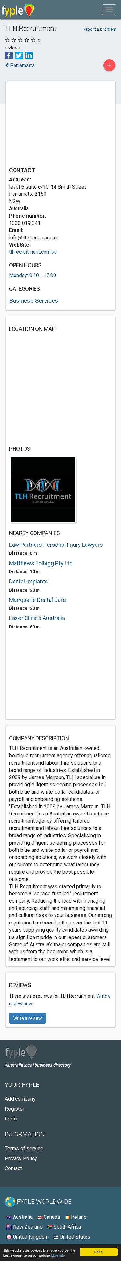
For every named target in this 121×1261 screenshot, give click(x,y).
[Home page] (18, 10)
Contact (13, 1168)
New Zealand (27, 1227)
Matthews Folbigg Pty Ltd (41, 563)
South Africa (66, 1227)
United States (74, 1237)
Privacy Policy (21, 1159)
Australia (22, 1217)
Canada (51, 1217)
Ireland (78, 1217)
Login (11, 1119)
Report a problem (99, 28)
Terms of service (24, 1148)
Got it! (98, 1251)
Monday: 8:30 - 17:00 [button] (32, 275)
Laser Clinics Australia (37, 618)
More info (58, 1255)
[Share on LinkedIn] (29, 55)
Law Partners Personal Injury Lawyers (56, 545)
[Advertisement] (57, 124)
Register (14, 1109)
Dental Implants (28, 581)
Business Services (33, 300)
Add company (20, 1099)
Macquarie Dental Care (37, 600)
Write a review (27, 1018)
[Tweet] (19, 55)
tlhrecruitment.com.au (33, 252)
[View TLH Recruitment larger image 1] (43, 489)
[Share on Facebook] (9, 55)
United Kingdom (30, 1237)
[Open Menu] (109, 9)
